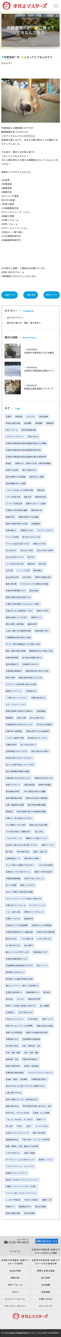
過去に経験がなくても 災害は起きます (22, 1099)
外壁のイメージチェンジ (34, 912)
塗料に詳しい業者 (36, 476)
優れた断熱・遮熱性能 (15, 624)
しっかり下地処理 (13, 1200)
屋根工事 (31, 564)
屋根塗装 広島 (12, 1059)
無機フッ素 (46, 1200)
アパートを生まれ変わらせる (17, 543)
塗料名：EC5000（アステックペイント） (22, 1179)
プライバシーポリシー (15, 436)
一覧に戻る (30, 294)
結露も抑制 (32, 624)
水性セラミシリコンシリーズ (17, 1133)
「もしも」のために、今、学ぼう (19, 1119)
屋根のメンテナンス (14, 691)
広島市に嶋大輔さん (14, 992)
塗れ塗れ (9, 999)
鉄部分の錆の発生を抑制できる (18, 597)
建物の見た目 (36, 510)
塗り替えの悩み (12, 1046)
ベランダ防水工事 (13, 497)
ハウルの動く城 (26, 938)
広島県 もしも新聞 (41, 1112)
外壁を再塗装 (29, 784)
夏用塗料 (9, 811)
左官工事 (9, 570)
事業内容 (49, 423)
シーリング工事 (23, 570)
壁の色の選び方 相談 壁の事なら (24, 322)
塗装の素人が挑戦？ (32, 858)
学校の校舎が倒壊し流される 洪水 (37, 1106)
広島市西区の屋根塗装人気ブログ (19, 965)
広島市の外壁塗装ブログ (16, 590)
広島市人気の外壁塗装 (45, 932)
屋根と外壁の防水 (13, 1066)
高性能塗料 (35, 523)
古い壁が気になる (13, 945)
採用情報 (38, 423)
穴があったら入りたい (15, 1019)
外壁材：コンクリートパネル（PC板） (21, 1186)
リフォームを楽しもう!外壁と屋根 (19, 490)
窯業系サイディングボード (16, 1173)
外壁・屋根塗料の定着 (15, 805)
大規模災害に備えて (39, 1079)
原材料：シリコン (46, 1159)
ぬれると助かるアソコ (15, 557)
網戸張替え (37, 570)
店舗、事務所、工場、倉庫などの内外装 (22, 1146)
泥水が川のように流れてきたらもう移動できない (25, 1086)
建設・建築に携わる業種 (16, 651)
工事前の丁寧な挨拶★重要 (16, 510)
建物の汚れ (10, 517)
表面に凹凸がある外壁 (38, 825)
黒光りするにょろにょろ (34, 878)
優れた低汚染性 (39, 1133)
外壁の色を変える (38, 697)
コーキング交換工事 (14, 503)
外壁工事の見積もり (30, 1059)
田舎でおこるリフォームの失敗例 (19, 1025)
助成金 (8, 463)
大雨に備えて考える (14, 1092)
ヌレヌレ (20, 999)
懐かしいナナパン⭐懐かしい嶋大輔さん (22, 985)
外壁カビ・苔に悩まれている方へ (19, 818)
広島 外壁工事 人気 (31, 1046)
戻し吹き (9, 1126)
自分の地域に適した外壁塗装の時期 (31, 811)
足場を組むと (11, 530)
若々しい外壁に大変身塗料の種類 (19, 892)
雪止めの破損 (40, 1206)
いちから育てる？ (13, 1153)
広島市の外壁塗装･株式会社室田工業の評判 (23, 450)
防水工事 (42, 564)
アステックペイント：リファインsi (20, 1166)
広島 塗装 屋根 (31, 1052)
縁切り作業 (10, 677)
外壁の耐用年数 (12, 657)
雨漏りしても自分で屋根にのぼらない (21, 1005)
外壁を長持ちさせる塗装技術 (37, 731)
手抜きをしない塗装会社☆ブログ (19, 610)
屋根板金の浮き (25, 1206)
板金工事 (27, 497)
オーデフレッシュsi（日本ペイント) (20, 1159)
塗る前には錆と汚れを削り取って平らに (22, 845)
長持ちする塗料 (12, 470)
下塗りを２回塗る (31, 1200)
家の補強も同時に (13, 791)
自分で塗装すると (29, 470)
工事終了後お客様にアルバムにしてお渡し (23, 604)
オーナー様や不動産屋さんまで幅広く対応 (23, 644)
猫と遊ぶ (9, 851)
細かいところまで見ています (17, 952)
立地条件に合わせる (30, 664)
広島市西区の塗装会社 (31, 1039)
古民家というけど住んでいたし (18, 871)
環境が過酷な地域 (13, 1213)
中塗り (19, 1126)
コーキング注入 (41, 1126)
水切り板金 (26, 577)
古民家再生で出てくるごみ (16, 751)
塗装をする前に (43, 610)
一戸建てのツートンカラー (16, 697)
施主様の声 (28, 918)
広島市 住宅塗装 (31, 1066)
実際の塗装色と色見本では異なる (19, 711)
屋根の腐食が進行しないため (30, 677)
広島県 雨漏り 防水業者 (16, 1079)
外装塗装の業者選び (14, 671)
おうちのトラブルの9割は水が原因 (34, 584)
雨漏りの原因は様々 (43, 577)
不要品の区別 (11, 744)
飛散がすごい (36, 617)
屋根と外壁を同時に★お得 (16, 523)
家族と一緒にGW (40, 851)
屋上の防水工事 (12, 577)
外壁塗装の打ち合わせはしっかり (19, 724)
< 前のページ (9, 294)
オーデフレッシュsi (37, 905)
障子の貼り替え (23, 851)
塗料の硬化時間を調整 (37, 805)
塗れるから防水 (26, 550)
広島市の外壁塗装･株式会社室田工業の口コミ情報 (26, 443)
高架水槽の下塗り (42, 630)
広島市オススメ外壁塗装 (41, 925)
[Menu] (55, 5)
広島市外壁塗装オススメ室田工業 (19, 932)
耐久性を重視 (29, 1213)
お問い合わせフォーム (12, 272)
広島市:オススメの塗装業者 (17, 925)
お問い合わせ (33, 436)
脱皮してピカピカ (27, 885)
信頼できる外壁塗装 (14, 1032)
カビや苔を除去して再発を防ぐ (18, 831)
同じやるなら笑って (28, 744)
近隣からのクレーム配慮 (36, 503)
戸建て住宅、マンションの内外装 (35, 1139)
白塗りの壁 (21, 718)
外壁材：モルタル (13, 918)
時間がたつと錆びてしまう (36, 838)
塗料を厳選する (12, 664)
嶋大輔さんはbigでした (15, 972)
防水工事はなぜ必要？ (40, 751)
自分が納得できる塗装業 (16, 476)
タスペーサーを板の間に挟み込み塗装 (21, 684)
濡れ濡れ (46, 992)
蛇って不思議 (11, 885)
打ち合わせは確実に (45, 724)
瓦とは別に (39, 831)
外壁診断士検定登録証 (15, 1072)
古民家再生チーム (13, 858)
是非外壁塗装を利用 (14, 798)
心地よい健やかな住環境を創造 (18, 630)
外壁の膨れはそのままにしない (18, 778)
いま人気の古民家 (45, 865)
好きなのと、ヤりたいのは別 (17, 1112)
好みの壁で (28, 945)
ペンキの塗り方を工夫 (15, 564)
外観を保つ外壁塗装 (14, 731)
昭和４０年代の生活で (44, 871)
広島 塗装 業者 (13, 1052)
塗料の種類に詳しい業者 (16, 483)
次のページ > (51, 294)
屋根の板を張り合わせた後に (37, 671)
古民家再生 (41, 711)
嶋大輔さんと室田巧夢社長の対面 (19, 979)
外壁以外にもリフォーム (16, 905)
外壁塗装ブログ (12, 1039)
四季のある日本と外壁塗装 (36, 798)
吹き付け (31, 557)
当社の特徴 (43, 416)
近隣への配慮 (29, 1153)
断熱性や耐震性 (45, 784)
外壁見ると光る (26, 530)
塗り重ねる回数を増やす (32, 657)
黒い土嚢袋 (44, 1005)
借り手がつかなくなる (31, 537)
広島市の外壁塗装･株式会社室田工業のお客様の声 (26, 456)
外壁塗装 (18, 416)
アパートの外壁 (12, 537)
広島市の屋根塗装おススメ (16, 959)
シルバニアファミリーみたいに (40, 1072)
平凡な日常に (33, 1019)
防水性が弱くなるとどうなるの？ (19, 758)
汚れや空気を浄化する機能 (35, 791)
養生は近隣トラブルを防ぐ (16, 617)
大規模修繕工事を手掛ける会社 (18, 637)
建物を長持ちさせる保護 (28, 517)
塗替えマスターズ (13, 784)
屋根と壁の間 (11, 584)
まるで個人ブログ (26, 1012)
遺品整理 (9, 718)
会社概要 (27, 423)
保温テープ (41, 1119)
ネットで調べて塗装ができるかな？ (20, 865)
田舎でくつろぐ (48, 845)
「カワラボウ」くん (14, 838)
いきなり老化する (44, 938)
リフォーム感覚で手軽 (15, 738)
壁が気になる (11, 938)
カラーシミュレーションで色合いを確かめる (24, 898)
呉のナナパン (42, 965)
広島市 (8, 416)
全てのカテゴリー (15, 317)
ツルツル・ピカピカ (45, 530)
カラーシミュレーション (16, 704)
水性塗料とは (31, 691)
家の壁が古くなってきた (37, 738)
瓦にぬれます (11, 550)
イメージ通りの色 (13, 912)
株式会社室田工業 (28, 430)
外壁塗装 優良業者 (13, 878)
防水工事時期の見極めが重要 (17, 771)
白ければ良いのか (37, 718)
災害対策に (10, 1012)
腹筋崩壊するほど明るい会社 (41, 651)
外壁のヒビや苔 (39, 543)
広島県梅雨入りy (32, 992)
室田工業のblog (12, 1106)
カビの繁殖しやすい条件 (16, 825)
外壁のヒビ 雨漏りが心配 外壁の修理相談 (33, 463)
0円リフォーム (12, 430)
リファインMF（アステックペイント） (21, 1193)
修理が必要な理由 (13, 423)
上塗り (29, 1126)
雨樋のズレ (10, 1206)
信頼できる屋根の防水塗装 (36, 1032)
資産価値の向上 (12, 1139)
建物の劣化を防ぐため (44, 778)
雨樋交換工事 (40, 497)
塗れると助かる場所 (45, 550)
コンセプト (30, 416)
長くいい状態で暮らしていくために (20, 764)
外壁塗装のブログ (40, 952)
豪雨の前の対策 (34, 999)
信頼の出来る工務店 (45, 1025)
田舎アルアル (47, 1019)
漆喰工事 (40, 490)
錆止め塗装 (33, 590)
